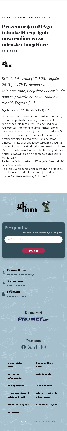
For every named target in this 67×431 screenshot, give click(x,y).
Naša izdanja (43, 374)
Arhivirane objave (46, 405)
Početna (8, 18)
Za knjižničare (15, 386)
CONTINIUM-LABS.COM (44, 422)
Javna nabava (44, 386)
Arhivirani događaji (33, 18)
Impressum (14, 412)
